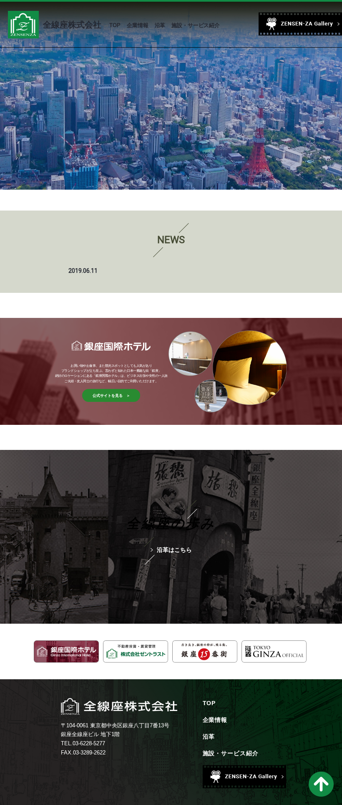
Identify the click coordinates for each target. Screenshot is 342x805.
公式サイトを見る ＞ (111, 396)
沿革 (209, 736)
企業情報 (215, 719)
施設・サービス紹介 (231, 753)
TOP (209, 703)
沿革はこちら (174, 549)
